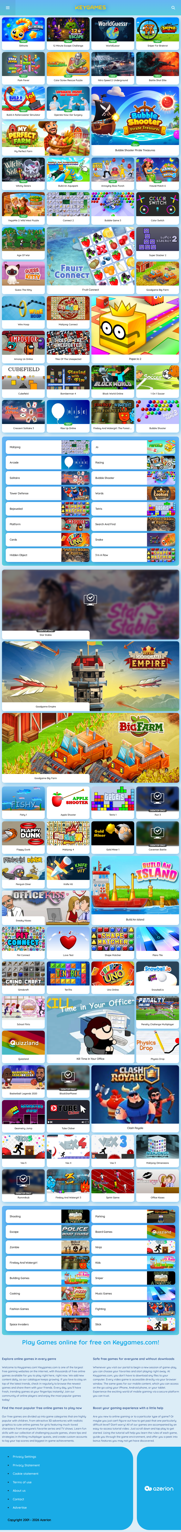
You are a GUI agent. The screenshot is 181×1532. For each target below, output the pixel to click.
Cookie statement (25, 1474)
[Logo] (90, 7)
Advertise (20, 1508)
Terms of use (22, 1482)
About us (19, 1491)
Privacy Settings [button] (24, 1457)
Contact (18, 1499)
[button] (173, 7)
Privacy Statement (26, 1465)
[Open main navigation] (7, 7)
